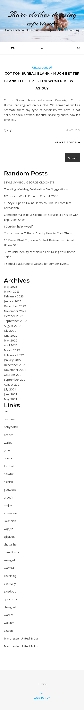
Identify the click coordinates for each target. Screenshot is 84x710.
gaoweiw (10, 489)
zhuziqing (10, 576)
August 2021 (12, 384)
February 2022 (14, 355)
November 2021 (15, 370)
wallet (8, 442)
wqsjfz (8, 529)
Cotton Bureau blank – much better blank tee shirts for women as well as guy (42, 81)
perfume (9, 419)
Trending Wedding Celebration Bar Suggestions (36, 189)
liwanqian (10, 521)
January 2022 (12, 360)
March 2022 (12, 350)
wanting (9, 568)
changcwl (10, 607)
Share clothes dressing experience (42, 18)
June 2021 (10, 394)
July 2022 (10, 330)
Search (72, 158)
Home (43, 684)
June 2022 (10, 335)
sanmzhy (10, 583)
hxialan (8, 482)
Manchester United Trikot (21, 646)
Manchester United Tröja (21, 638)
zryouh (8, 497)
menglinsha (11, 552)
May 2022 (10, 340)
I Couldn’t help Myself (18, 226)
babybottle (11, 427)
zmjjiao (8, 505)
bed (6, 411)
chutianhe (10, 544)
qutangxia (10, 599)
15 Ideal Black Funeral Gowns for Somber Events (36, 264)
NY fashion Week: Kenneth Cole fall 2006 (31, 196)
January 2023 (12, 301)
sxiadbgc (10, 591)
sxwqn (8, 630)
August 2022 (12, 326)
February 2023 (14, 296)
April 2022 (11, 345)
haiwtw (8, 474)
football (9, 466)
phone (8, 458)
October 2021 (13, 375)
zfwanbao (10, 513)
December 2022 (15, 306)
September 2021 (15, 379)
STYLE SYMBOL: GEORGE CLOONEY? (29, 182)
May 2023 (10, 286)
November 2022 (15, 311)
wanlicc (8, 615)
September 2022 (15, 321)
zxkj (9, 130)
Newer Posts (66, 142)
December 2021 (15, 365)
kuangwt (9, 560)
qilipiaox (9, 536)
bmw (7, 450)
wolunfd (9, 623)
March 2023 (12, 291)
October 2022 (13, 316)
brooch (8, 435)
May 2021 (10, 399)
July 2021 (10, 389)
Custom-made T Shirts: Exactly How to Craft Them (38, 233)
